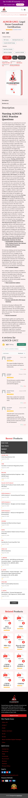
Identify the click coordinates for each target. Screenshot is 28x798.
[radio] (6, 40)
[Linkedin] (9, 772)
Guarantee (5, 756)
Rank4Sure (19, 795)
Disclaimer (5, 751)
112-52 (3, 733)
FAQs (3, 754)
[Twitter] (5, 772)
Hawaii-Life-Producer (21, 646)
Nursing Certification (14, 14)
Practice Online (22, 57)
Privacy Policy (6, 766)
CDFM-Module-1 (7, 684)
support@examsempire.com (9, 775)
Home (2, 14)
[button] (24, 9)
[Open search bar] (22, 9)
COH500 (21, 683)
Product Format (6, 36)
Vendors (4, 763)
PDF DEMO (15, 57)
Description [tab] (5, 100)
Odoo (3, 742)
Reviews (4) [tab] (5, 103)
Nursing (6, 14)
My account (5, 758)
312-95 (4, 736)
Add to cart (7, 57)
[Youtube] (7, 772)
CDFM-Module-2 (21, 665)
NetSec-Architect (7, 731)
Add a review (21, 344)
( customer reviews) (17, 29)
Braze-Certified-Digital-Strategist (11, 739)
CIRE (21, 626)
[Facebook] (2, 772)
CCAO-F (4, 725)
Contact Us (5, 749)
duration (5, 46)
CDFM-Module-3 (7, 665)
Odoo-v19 (4, 722)
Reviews (4, 761)
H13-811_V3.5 (7, 627)
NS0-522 (7, 645)
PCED (3, 728)
